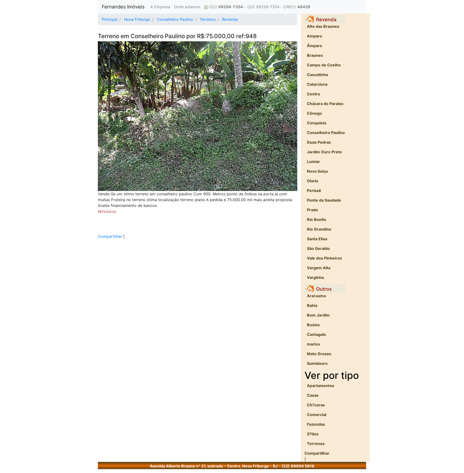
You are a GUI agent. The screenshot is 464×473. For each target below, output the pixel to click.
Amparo (314, 36)
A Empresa (160, 6)
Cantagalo (316, 334)
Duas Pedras (319, 142)
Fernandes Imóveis (123, 7)
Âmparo (314, 45)
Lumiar (313, 161)
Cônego (314, 113)
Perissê (314, 190)
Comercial (316, 414)
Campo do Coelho (324, 65)
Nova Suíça (317, 171)
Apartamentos (320, 385)
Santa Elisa (317, 238)
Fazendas (316, 424)
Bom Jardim (318, 315)
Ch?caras (316, 404)
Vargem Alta (318, 267)
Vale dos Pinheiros (324, 258)
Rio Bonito (316, 219)
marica (313, 344)
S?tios (313, 433)
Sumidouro (317, 363)
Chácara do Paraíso (325, 103)
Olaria (312, 180)
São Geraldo (318, 248)
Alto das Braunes (323, 26)
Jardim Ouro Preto (324, 151)
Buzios (313, 324)
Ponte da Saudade (324, 200)
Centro (313, 94)
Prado (312, 209)
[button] (113, 116)
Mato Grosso (319, 353)
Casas (313, 395)
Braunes (315, 55)
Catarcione (317, 84)
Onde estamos (187, 6)
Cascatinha (317, 74)
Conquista (316, 122)
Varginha (315, 277)
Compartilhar (110, 236)
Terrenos (316, 443)
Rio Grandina (319, 229)
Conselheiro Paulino (326, 132)
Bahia (312, 305)
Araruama (316, 295)
